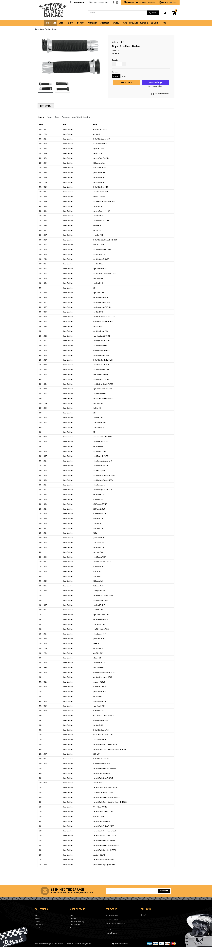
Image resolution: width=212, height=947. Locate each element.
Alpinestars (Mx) (75, 925)
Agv (71, 915)
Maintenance (39, 925)
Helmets (37, 918)
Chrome (115, 76)
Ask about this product (161, 94)
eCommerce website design (75, 944)
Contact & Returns (111, 933)
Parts (36, 915)
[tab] (41, 117)
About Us (109, 930)
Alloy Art (73, 918)
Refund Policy (172, 2)
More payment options (155, 86)
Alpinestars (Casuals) (77, 922)
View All (37, 928)
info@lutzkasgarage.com (99, 2)
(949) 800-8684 (78, 2)
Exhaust (37, 922)
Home (37, 29)
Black (124, 76)
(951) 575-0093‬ (113, 919)
